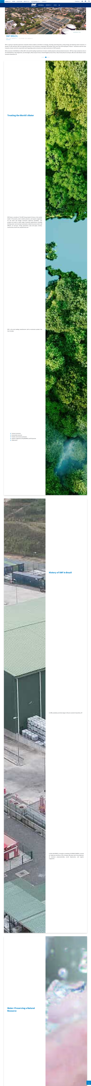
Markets (7, 1)
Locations (19, 1)
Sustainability (35, 1)
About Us (26, 1)
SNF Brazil (41, 5)
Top (89, 1083)
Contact (44, 1)
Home (2, 1)
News (13, 1)
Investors (77, 1)
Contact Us (77, 32)
